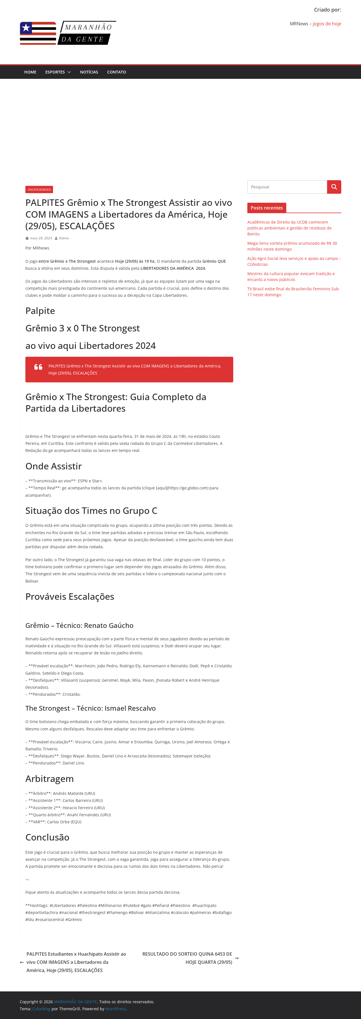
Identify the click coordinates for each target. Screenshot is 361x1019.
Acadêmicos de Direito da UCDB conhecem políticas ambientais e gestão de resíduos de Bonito (289, 228)
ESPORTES (55, 72)
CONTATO (116, 72)
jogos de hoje (327, 24)
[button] (68, 72)
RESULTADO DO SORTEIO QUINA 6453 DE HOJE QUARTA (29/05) (187, 958)
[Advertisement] (180, 121)
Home (30, 72)
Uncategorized (39, 189)
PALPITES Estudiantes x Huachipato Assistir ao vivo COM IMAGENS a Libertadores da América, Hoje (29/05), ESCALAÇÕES (76, 962)
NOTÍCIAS (89, 72)
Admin (64, 238)
